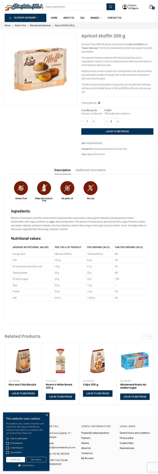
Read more (27, 433)
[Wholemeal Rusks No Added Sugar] (134, 361)
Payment (85, 438)
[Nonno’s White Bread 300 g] (60, 361)
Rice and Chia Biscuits (22, 384)
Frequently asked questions (95, 433)
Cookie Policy (126, 443)
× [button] (47, 415)
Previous (144, 336)
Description (62, 170)
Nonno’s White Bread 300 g (59, 386)
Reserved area (127, 448)
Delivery (85, 443)
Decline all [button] (36, 459)
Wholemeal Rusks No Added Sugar (133, 386)
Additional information (90, 170)
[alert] (26, 441)
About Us (86, 448)
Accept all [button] (15, 459)
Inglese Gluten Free (95, 154)
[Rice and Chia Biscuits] (23, 361)
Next (150, 336)
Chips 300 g (90, 384)
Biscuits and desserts (104, 149)
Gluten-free (121, 149)
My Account (87, 458)
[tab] (62, 170)
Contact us (87, 453)
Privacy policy (126, 438)
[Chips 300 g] (97, 361)
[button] (7, 439)
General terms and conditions (135, 433)
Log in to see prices (117, 131)
